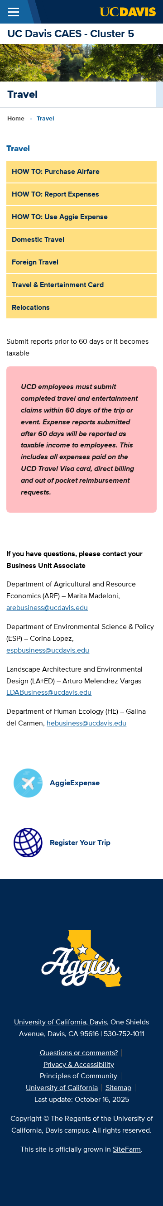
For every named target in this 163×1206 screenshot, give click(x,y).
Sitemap (118, 1087)
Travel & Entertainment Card (58, 284)
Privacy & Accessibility (78, 1064)
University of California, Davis (60, 1022)
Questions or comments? (79, 1052)
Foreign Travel (35, 262)
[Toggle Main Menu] (13, 12)
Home (15, 118)
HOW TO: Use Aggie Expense (60, 216)
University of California (62, 1087)
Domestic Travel (38, 239)
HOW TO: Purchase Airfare (56, 171)
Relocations (31, 307)
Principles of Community (78, 1076)
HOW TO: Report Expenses (55, 194)
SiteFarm (127, 1149)
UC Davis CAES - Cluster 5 (70, 33)
